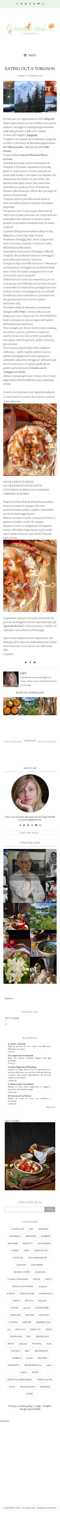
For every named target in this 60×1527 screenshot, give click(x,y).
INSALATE (15, 1315)
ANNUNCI (43, 1229)
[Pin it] (34, 662)
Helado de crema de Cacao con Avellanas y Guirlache (29, 1099)
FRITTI (16, 1300)
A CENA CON (17, 1229)
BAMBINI (45, 1236)
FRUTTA (29, 1300)
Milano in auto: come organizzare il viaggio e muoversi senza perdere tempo (29, 1088)
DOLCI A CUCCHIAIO (22, 1286)
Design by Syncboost (46, 1507)
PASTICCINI (16, 1336)
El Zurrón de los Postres (19, 1095)
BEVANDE (13, 1243)
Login (38, 1406)
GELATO (42, 1300)
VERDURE (45, 1386)
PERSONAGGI (42, 1336)
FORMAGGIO (45, 1293)
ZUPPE (29, 1394)
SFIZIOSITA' (14, 1365)
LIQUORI (26, 1322)
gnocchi (26, 1308)
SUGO (24, 1372)
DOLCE (36, 1279)
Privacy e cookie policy (20, 1406)
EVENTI (11, 1293)
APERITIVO (30, 1236)
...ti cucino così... (28, 1507)
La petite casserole (17, 1043)
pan (8, 1329)
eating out (42, 1286)
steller (49, 1365)
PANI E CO (20, 1329)
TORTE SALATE (44, 1379)
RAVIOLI (15, 1351)
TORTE (35, 1372)
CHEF (26, 1250)
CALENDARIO (44, 1243)
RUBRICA (17, 1358)
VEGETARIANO (27, 1386)
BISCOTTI (27, 1243)
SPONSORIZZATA (32, 1365)
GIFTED (14, 1308)
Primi (49, 1343)
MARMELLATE (43, 1322)
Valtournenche (15, 147)
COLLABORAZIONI (37, 1257)
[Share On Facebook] (30, 662)
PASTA (49, 1329)
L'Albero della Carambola (21, 1084)
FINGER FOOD (27, 1293)
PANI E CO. (35, 1329)
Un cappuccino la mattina (20, 1055)
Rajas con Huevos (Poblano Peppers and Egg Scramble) (29, 1059)
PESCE (11, 1343)
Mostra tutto (50, 1107)
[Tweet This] (26, 662)
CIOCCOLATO (41, 1250)
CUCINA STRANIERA (18, 1279)
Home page (30, 741)
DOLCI (48, 1279)
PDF (29, 1336)
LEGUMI (30, 1315)
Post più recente (13, 742)
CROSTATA (40, 1272)
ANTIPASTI (14, 1236)
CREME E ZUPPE (22, 1272)
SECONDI (42, 1358)
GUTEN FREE (42, 1308)
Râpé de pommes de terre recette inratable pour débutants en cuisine (29, 1047)
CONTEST (21, 1265)
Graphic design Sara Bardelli (36, 1407)
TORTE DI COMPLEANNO (19, 1379)
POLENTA (37, 1343)
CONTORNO (37, 1265)
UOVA (12, 1386)
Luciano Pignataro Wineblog (22, 1067)
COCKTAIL (18, 1257)
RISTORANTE (41, 1351)
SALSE (30, 1358)
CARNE (15, 1250)
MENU (32, 55)
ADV (31, 1229)
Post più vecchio (47, 742)
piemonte (23, 1343)
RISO (27, 1351)
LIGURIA (13, 1322)
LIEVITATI (44, 1315)
